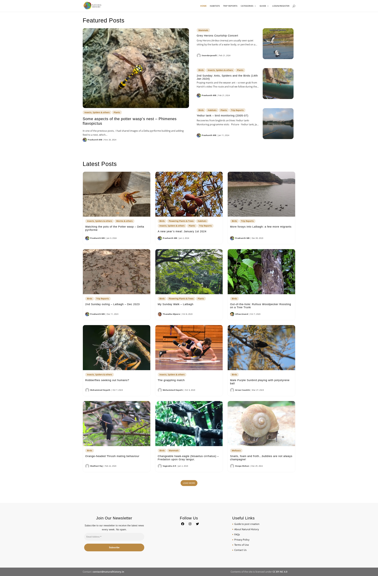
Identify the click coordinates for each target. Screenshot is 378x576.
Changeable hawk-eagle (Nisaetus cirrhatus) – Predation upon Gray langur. (188, 458)
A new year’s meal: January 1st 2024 (182, 231)
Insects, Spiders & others (97, 112)
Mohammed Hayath (100, 390)
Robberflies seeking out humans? (107, 380)
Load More (189, 483)
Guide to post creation (246, 524)
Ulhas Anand (241, 314)
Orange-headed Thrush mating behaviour (112, 456)
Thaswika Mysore (171, 314)
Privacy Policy (241, 539)
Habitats (215, 6)
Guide (263, 6)
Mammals (203, 30)
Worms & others (124, 221)
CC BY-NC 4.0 (280, 571)
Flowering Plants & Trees (181, 221)
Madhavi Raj (96, 466)
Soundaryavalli (209, 55)
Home (203, 6)
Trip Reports (230, 6)
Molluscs (236, 450)
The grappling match (171, 380)
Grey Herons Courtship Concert (217, 35)
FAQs (237, 534)
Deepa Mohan (242, 466)
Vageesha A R (169, 466)
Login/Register (280, 6)
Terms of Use (241, 544)
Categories (247, 6)
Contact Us (240, 550)
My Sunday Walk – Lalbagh (175, 304)
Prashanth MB (95, 139)
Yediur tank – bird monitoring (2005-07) (222, 115)
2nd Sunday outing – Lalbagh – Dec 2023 (112, 304)
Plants (117, 112)
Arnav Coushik (242, 390)
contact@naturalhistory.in (108, 571)
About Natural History (246, 529)
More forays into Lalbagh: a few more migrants (260, 226)
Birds (201, 70)
